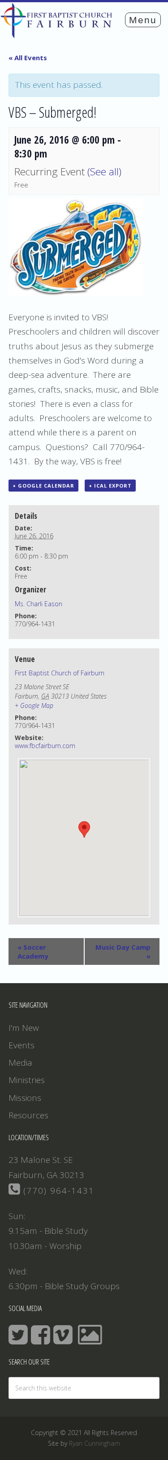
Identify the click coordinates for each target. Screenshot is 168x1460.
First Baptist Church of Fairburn (59, 673)
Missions (25, 1098)
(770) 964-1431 (57, 1190)
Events (21, 1045)
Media (20, 1062)
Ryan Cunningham (94, 1443)
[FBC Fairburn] (58, 33)
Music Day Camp (123, 951)
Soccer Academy (32, 951)
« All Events (28, 57)
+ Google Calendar (43, 485)
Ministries (27, 1080)
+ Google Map (34, 705)
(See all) (104, 171)
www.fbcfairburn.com (45, 745)
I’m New (24, 1028)
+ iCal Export (110, 485)
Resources (28, 1115)
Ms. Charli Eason (38, 604)
